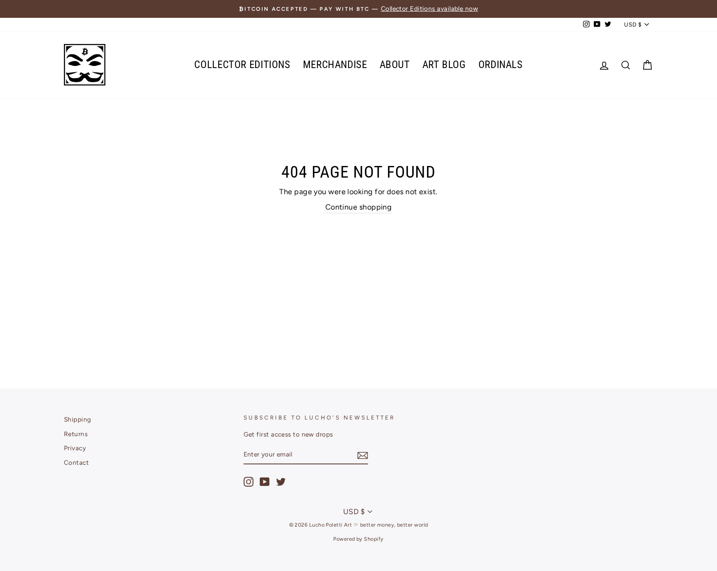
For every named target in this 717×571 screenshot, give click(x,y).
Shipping (77, 419)
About (395, 65)
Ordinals (500, 65)
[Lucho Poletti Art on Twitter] (281, 482)
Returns (76, 434)
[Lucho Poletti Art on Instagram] (249, 482)
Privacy (75, 448)
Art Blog (444, 65)
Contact (76, 462)
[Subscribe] (362, 455)
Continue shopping (358, 207)
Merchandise (335, 65)
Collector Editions (242, 65)
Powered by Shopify (358, 539)
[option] (358, 9)
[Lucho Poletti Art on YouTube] (265, 482)
